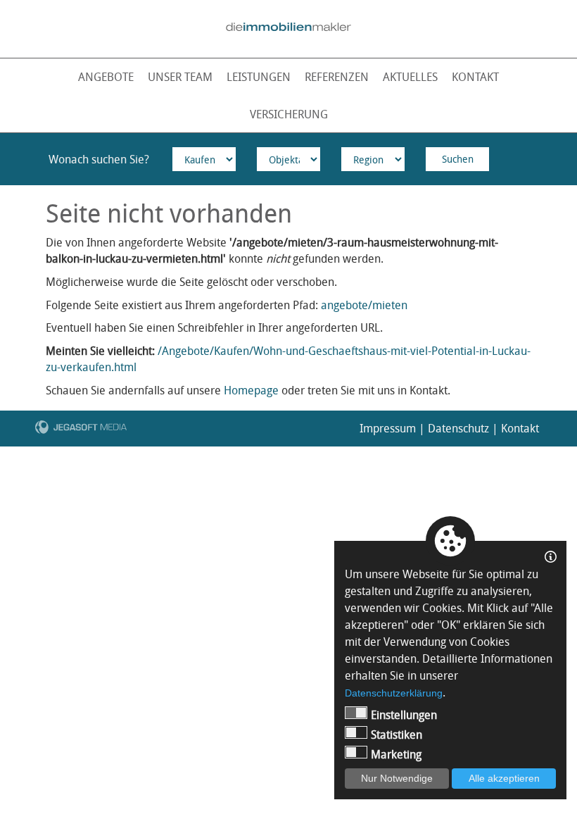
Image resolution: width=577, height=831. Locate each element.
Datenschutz (458, 428)
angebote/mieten (364, 305)
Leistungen (259, 77)
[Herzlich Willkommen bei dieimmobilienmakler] (288, 26)
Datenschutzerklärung (394, 693)
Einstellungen (404, 715)
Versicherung (289, 114)
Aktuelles (410, 77)
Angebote (106, 77)
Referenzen (337, 77)
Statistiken (396, 734)
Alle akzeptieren (504, 778)
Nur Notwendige (397, 778)
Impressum (388, 428)
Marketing (396, 754)
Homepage (251, 390)
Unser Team (180, 77)
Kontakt (475, 77)
